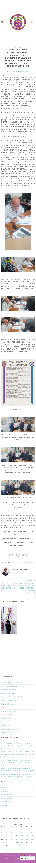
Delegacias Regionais (8, 700)
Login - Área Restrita (18, 860)
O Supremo (5, 787)
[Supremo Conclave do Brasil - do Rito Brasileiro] (18, 22)
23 (2, 842)
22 (32, 839)
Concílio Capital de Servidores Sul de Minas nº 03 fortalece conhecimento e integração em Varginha (17, 770)
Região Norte (5, 718)
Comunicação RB (25, 71)
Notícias (18, 47)
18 (11, 839)
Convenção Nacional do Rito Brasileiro (14, 697)
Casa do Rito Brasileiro (9, 686)
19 (17, 839)
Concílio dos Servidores (9, 693)
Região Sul (5, 725)
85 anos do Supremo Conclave (11, 682)
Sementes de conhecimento (10, 729)
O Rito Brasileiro (6, 798)
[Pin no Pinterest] (23, 555)
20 (22, 839)
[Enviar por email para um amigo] (19, 555)
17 (6, 839)
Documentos (5, 794)
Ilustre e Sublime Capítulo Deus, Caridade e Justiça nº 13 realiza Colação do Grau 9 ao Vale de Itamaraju (17, 746)
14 (27, 836)
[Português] (22, 855)
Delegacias (5, 791)
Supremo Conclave (7, 732)
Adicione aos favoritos (28, 562)
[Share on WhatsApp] (9, 555)
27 (22, 842)
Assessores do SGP (8, 802)
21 (27, 839)
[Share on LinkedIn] (26, 555)
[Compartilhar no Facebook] (12, 555)
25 (11, 842)
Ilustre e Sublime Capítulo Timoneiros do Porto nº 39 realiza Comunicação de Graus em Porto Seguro (17, 762)
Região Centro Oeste (8, 711)
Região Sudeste (6, 722)
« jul (2, 849)
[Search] (2, 22)
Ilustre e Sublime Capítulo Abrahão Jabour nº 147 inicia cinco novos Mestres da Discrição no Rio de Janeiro (17, 754)
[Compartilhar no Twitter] (16, 555)
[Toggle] (34, 787)
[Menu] (32, 22)
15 (32, 836)
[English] (21, 855)
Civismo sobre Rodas (8, 690)
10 (6, 836)
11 (11, 836)
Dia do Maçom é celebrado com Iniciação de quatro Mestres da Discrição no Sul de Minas (16, 776)
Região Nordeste (7, 715)
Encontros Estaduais (8, 704)
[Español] (24, 855)
